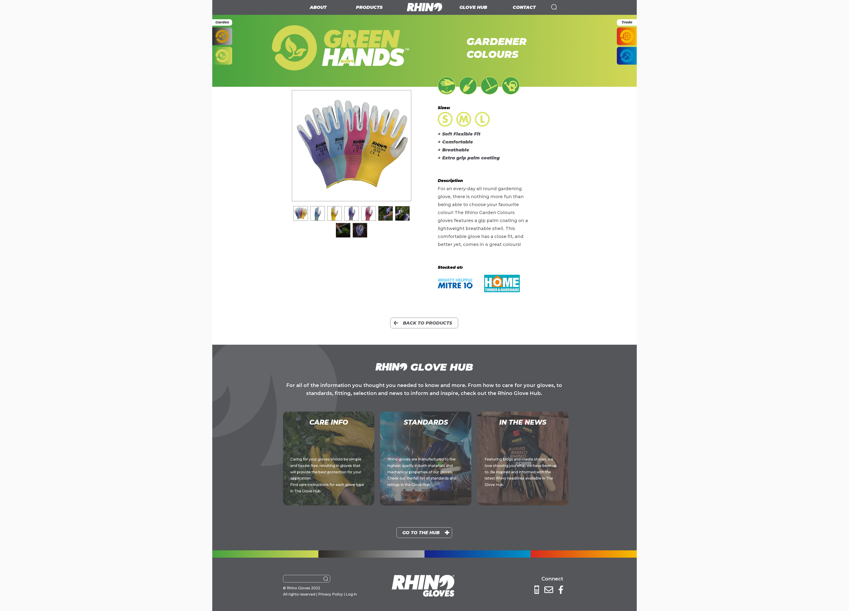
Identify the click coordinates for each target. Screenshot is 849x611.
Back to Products (427, 323)
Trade (626, 22)
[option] (351, 145)
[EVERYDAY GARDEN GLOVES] (222, 56)
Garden (222, 22)
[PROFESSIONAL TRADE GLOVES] (627, 36)
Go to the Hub (421, 532)
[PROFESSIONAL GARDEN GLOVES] (222, 36)
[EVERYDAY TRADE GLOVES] (627, 56)
